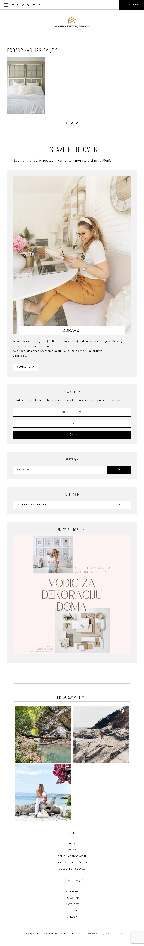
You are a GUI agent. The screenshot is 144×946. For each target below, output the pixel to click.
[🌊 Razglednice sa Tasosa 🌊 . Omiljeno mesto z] (43, 792)
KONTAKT (72, 849)
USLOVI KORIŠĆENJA (72, 869)
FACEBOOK (72, 891)
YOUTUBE (72, 910)
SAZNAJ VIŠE (25, 367)
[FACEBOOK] (18, 5)
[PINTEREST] (23, 5)
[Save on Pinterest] (77, 123)
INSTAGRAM (72, 897)
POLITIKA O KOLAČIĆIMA (72, 862)
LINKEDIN (72, 917)
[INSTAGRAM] (28, 5)
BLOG (72, 843)
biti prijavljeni (99, 160)
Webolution (113, 933)
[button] (72, 5)
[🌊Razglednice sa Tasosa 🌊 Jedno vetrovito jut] (101, 734)
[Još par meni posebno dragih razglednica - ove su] (43, 734)
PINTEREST (72, 904)
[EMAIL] (40, 5)
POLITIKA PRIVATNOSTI (72, 856)
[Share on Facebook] (67, 123)
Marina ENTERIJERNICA (72, 23)
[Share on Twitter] (71, 123)
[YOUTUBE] (34, 5)
